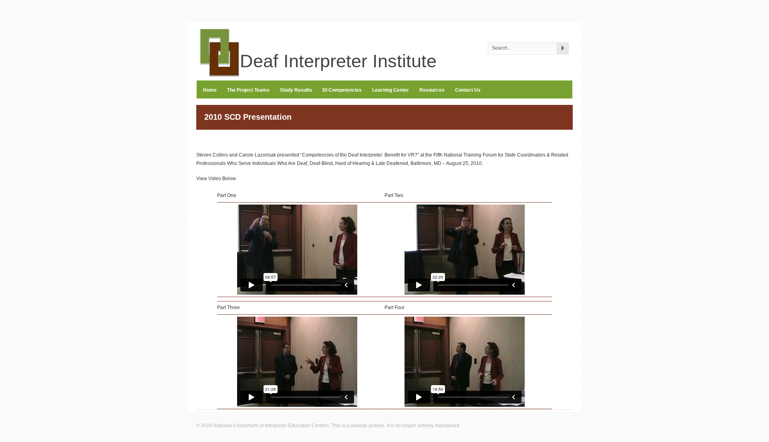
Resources (432, 90)
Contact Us (468, 90)
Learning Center (390, 90)
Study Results (296, 90)
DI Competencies (342, 90)
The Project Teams (248, 90)
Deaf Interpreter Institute (330, 61)
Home (210, 90)
